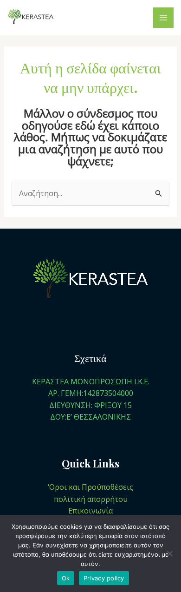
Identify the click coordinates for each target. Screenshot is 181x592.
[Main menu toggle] (163, 17)
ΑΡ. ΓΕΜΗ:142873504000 (90, 393)
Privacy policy (104, 578)
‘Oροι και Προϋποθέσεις (90, 487)
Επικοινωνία (90, 511)
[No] (169, 553)
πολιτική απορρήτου (91, 499)
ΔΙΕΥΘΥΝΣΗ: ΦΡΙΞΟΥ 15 (90, 405)
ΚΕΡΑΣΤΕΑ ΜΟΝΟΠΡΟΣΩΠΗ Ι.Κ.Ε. (90, 381)
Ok (66, 578)
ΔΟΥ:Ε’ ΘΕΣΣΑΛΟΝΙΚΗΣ (90, 417)
